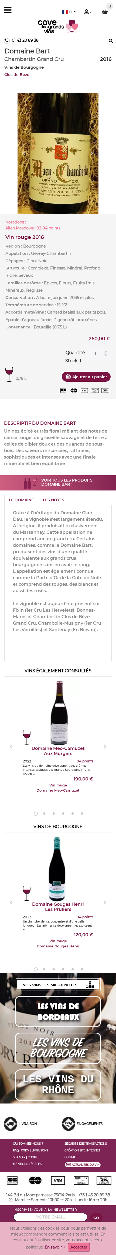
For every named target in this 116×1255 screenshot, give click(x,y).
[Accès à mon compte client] (87, 12)
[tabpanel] (58, 153)
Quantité (75, 352)
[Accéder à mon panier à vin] (105, 12)
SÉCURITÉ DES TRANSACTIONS (85, 1143)
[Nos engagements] (68, 1124)
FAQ (16, 1150)
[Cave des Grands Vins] (58, 26)
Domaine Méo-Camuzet (58, 751)
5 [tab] (72, 813)
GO (96, 1218)
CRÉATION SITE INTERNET (82, 1150)
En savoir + (55, 1247)
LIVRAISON (28, 1124)
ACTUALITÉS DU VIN (84, 1165)
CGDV (25, 1150)
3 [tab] (54, 813)
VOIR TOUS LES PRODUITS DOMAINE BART (67, 482)
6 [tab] (82, 813)
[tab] (21, 500)
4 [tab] (63, 813)
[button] (68, 11)
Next (91, 153)
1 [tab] (36, 814)
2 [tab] (44, 813)
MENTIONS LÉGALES (27, 1164)
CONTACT (71, 1157)
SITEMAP (19, 1157)
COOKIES (34, 1157)
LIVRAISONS (40, 1150)
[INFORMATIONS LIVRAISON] (10, 1124)
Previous (24, 153)
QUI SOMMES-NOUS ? (28, 1143)
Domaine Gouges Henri (58, 907)
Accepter (78, 1247)
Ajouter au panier (89, 377)
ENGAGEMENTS (90, 1124)
